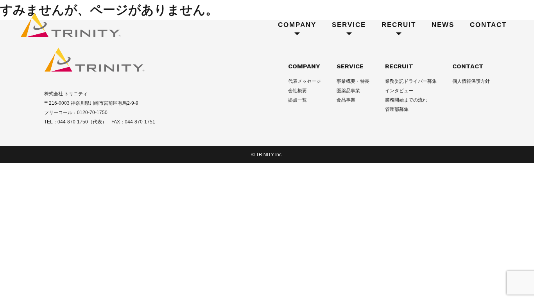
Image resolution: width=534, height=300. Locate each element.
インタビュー (399, 90)
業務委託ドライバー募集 (411, 81)
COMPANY (304, 66)
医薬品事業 (348, 90)
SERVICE (350, 66)
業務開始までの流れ (406, 100)
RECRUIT (399, 66)
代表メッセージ (304, 81)
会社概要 (297, 90)
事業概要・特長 (353, 81)
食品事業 (346, 100)
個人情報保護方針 (471, 81)
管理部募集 (397, 109)
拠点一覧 (297, 100)
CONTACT (468, 66)
